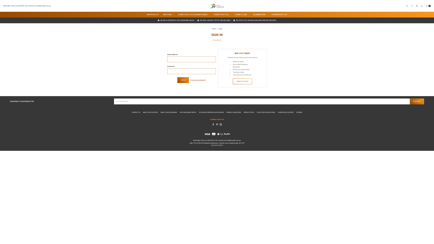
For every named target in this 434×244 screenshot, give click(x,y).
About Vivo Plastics (150, 112)
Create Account (242, 81)
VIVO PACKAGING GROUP (188, 112)
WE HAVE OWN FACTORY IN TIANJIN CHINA (215, 20)
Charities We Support (286, 112)
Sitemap (299, 112)
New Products (153, 14)
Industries (167, 14)
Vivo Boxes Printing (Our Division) (211, 112)
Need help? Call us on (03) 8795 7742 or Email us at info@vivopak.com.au (27, 6)
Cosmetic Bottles (221, 14)
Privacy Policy (249, 112)
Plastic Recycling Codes (266, 112)
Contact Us (136, 112)
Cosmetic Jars (241, 14)
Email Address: (172, 54)
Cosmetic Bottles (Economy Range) (193, 14)
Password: (171, 66)
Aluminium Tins (259, 14)
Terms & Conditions (233, 112)
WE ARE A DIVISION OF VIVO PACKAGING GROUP (177, 20)
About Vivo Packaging (169, 112)
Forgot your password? (198, 80)
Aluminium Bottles (279, 14)
